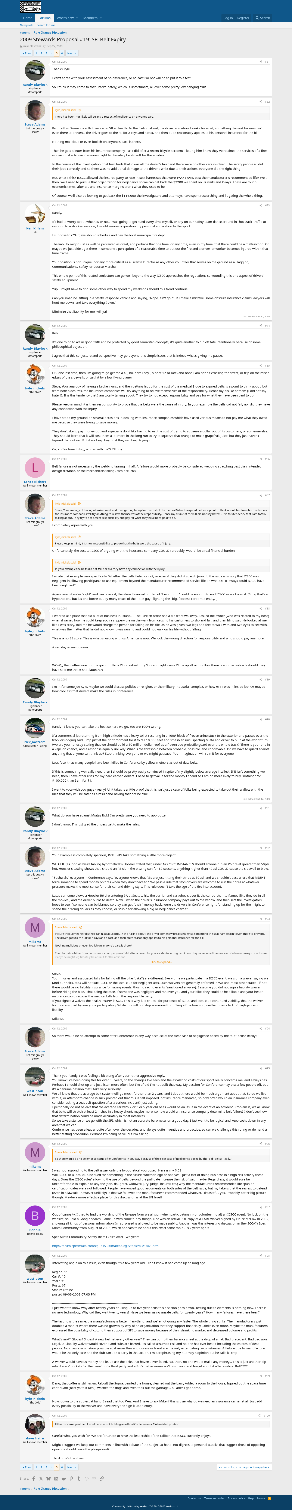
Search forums (46, 25)
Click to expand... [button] (161, 962)
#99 (267, 1376)
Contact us (194, 1498)
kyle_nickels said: (65, 110)
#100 (267, 1415)
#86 (267, 459)
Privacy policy (236, 1498)
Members (90, 18)
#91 (267, 808)
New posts (26, 25)
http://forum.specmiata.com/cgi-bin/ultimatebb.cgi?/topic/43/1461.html (105, 1246)
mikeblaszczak (32, 46)
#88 (267, 608)
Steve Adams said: (66, 927)
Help (251, 1498)
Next (70, 53)
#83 (267, 205)
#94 (267, 1028)
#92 (267, 848)
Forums (44, 18)
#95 (267, 1068)
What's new (65, 18)
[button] (77, 18)
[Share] (261, 61)
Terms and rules (214, 1498)
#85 (267, 365)
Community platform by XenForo (146, 1506)
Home (27, 18)
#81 (267, 62)
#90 (267, 719)
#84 (267, 326)
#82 (267, 102)
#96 (267, 1144)
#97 (267, 1207)
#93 (267, 919)
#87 (267, 495)
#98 (267, 1255)
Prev (28, 53)
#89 (267, 679)
